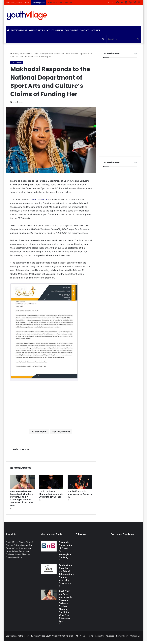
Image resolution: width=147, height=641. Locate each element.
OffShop (95, 30)
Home (15, 53)
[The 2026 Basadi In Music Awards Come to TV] (80, 482)
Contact (84, 30)
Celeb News (39, 53)
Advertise (110, 636)
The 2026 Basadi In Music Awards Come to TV (80, 494)
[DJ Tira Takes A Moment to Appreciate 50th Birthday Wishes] (51, 482)
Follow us (81, 534)
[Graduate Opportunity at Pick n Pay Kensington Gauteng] (49, 546)
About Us (99, 636)
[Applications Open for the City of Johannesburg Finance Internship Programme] (49, 569)
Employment (71, 30)
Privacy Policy (122, 636)
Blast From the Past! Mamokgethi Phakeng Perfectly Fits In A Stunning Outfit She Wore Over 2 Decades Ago (96, 2)
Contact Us (135, 636)
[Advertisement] (51, 403)
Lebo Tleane (21, 449)
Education (57, 30)
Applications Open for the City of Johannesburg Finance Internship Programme (66, 574)
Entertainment (19, 30)
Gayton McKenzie (39, 199)
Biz (48, 30)
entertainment (62, 431)
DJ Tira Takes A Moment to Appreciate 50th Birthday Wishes (51, 494)
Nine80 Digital (66, 636)
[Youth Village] (27, 15)
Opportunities (37, 30)
